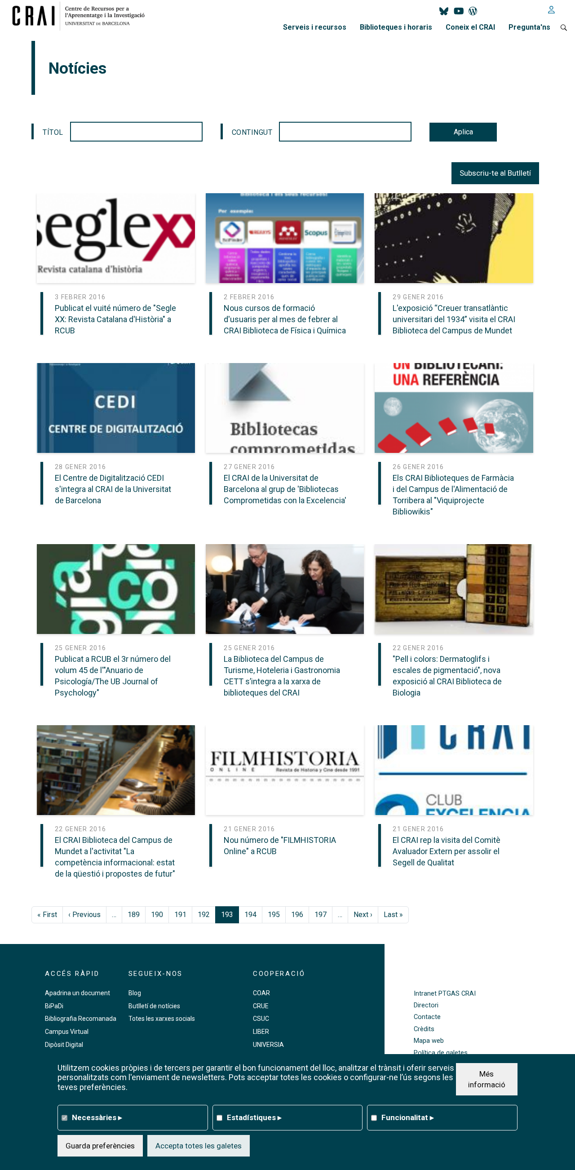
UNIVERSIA (268, 1044)
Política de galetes (441, 1053)
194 (250, 914)
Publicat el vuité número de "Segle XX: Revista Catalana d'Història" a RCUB (115, 319)
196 (297, 914)
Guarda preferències (100, 1145)
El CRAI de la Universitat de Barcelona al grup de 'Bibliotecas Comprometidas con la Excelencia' (285, 489)
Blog (134, 993)
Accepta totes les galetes (198, 1145)
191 (180, 914)
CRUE (261, 1006)
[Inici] (82, 15)
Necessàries (97, 1116)
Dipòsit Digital (64, 1044)
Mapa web (429, 1041)
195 (274, 914)
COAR (261, 993)
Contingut (252, 132)
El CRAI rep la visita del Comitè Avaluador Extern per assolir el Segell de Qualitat (446, 851)
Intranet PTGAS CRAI (445, 993)
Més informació (486, 1079)
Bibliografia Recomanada (80, 1018)
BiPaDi (54, 1006)
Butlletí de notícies (154, 1006)
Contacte (427, 1017)
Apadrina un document (77, 993)
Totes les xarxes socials (161, 1018)
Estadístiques (254, 1116)
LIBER (261, 1031)
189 (134, 914)
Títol (53, 132)
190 (157, 914)
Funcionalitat (407, 1116)
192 (204, 914)
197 (320, 914)
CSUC (261, 1018)
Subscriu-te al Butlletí (495, 172)
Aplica (463, 132)
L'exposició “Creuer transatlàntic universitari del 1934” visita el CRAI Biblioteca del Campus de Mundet (454, 319)
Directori (426, 1005)
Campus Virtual (66, 1031)
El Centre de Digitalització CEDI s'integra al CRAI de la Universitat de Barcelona (113, 489)
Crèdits (424, 1029)
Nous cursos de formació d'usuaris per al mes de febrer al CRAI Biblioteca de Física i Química (285, 319)
